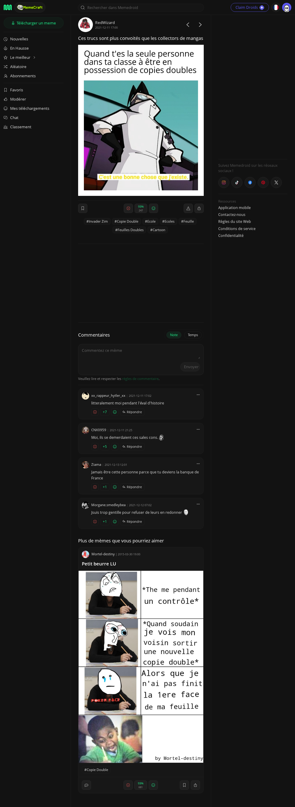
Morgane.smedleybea (108, 504)
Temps (193, 334)
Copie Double (127, 221)
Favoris (16, 90)
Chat (14, 117)
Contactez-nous (231, 214)
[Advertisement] (252, 86)
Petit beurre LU (99, 564)
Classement (20, 126)
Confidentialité (231, 235)
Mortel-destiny (103, 554)
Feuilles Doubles (131, 229)
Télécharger (36, 23)
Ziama (96, 464)
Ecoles (169, 221)
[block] (199, 208)
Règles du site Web (234, 221)
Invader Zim (98, 221)
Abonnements (23, 75)
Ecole (151, 221)
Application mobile (234, 207)
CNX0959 (98, 429)
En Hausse (19, 48)
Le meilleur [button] (20, 57)
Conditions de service (237, 228)
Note (174, 334)
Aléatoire (18, 66)
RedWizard (105, 22)
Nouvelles (19, 39)
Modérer (18, 99)
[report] (188, 208)
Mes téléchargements (29, 108)
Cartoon (159, 229)
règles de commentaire (140, 378)
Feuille (188, 221)
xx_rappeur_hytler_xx (108, 395)
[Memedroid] (8, 7)
